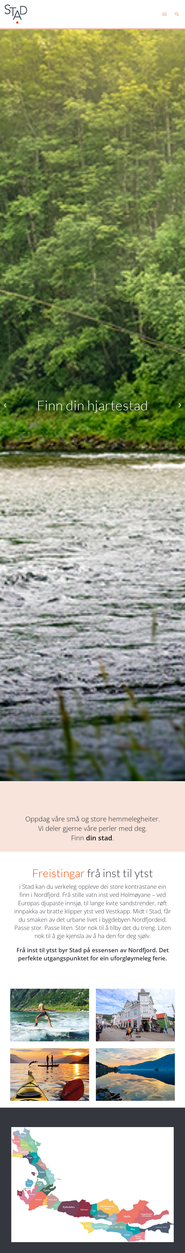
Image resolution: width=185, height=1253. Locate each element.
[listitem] (22, 1134)
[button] (164, 14)
